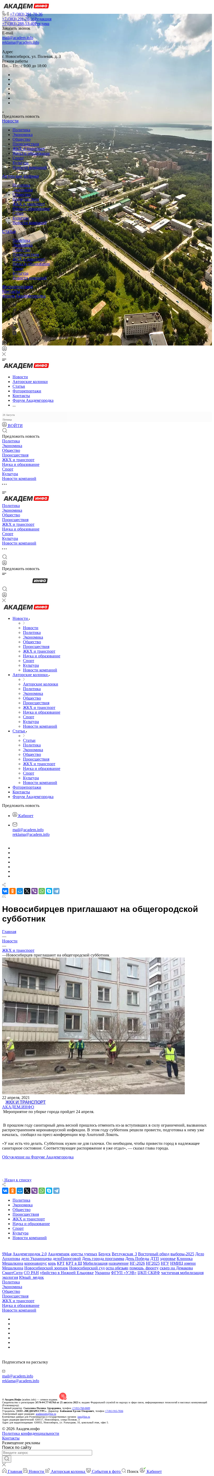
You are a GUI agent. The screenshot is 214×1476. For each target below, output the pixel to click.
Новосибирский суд (87, 1268)
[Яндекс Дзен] (14, 333)
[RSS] (4, 896)
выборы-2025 (182, 1254)
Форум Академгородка (24, 296)
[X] (27, 891)
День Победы (137, 1258)
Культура (20, 162)
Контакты (11, 291)
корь (52, 1263)
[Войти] (4, 350)
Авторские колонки (20, 176)
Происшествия (26, 144)
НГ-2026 (137, 1263)
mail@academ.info (17, 37)
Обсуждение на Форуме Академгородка (38, 1157)
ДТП (154, 1258)
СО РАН (31, 1272)
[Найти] (6, 1459)
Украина (102, 1272)
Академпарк (59, 1254)
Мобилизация (95, 1263)
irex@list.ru (84, 1416)
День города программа (103, 1258)
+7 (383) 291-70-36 (26, 14)
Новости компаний (30, 167)
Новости (10, 121)
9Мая (6, 1254)
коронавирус (35, 1263)
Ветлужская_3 (124, 1254)
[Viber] (14, 319)
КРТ (61, 1263)
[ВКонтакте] (14, 305)
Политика (21, 130)
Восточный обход (153, 1254)
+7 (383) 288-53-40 (25, 23)
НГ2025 (153, 1263)
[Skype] (49, 891)
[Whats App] (14, 328)
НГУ (165, 1263)
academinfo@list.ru (46, 1413)
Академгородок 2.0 (30, 1254)
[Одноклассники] (13, 314)
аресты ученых (84, 1254)
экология (10, 1277)
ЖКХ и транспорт (29, 148)
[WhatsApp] (42, 891)
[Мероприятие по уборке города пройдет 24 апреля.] (93, 1093)
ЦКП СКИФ (149, 1272)
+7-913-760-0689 (81, 1408)
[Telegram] (14, 309)
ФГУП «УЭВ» (123, 1272)
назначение (119, 1263)
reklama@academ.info (20, 42)
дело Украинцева (36, 1258)
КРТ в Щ (74, 1263)
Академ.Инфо (18, 1107)
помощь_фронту (144, 1268)
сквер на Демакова (176, 1268)
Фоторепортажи (17, 287)
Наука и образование (31, 153)
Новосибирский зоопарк (46, 1268)
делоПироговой (67, 1258)
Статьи (9, 231)
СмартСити (12, 1272)
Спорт (18, 158)
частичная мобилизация (182, 1272)
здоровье (168, 1258)
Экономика (23, 134)
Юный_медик (31, 1277)
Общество (22, 139)
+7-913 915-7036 (114, 1411)
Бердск (104, 1254)
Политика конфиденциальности (30, 1433)
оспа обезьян (117, 1268)
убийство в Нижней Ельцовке (67, 1272)
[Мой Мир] (20, 891)
